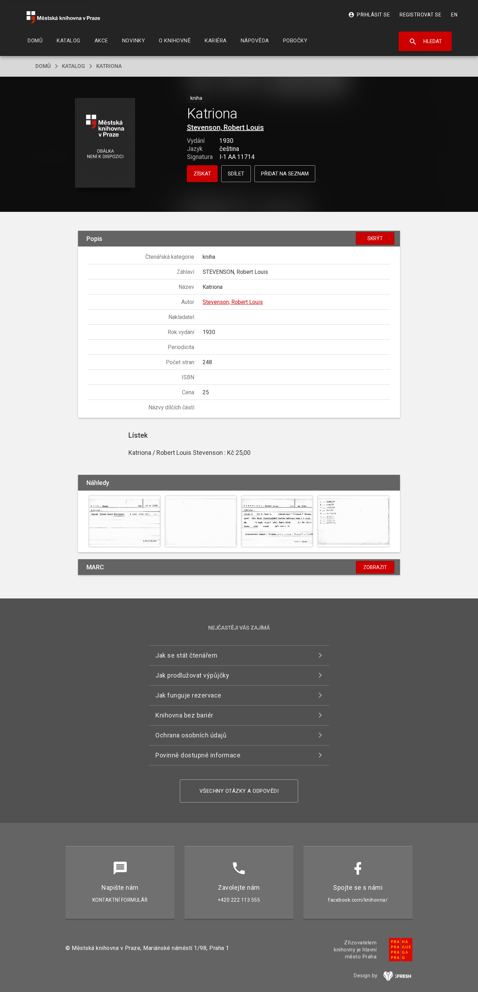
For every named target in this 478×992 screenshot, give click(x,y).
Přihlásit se (369, 15)
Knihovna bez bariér (184, 715)
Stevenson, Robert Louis (225, 127)
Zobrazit (375, 567)
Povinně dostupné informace (197, 755)
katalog (73, 66)
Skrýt (375, 238)
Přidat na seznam (285, 174)
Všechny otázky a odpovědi (239, 791)
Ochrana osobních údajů (190, 735)
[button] (105, 143)
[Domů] (63, 17)
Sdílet (236, 174)
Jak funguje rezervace (188, 695)
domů (43, 66)
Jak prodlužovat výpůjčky (192, 675)
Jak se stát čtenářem (186, 655)
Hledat (425, 41)
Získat (202, 174)
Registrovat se (420, 15)
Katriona (109, 66)
